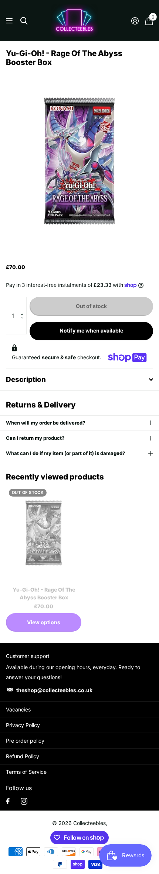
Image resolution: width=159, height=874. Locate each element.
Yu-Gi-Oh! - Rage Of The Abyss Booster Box (44, 593)
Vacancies (18, 709)
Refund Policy (22, 756)
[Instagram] (24, 801)
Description (26, 379)
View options (43, 622)
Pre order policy (25, 740)
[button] (23, 304)
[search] (23, 21)
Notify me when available (91, 330)
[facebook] (8, 801)
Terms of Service (26, 772)
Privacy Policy (23, 725)
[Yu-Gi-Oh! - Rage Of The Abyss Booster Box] (43, 533)
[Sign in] (135, 21)
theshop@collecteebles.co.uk (54, 690)
